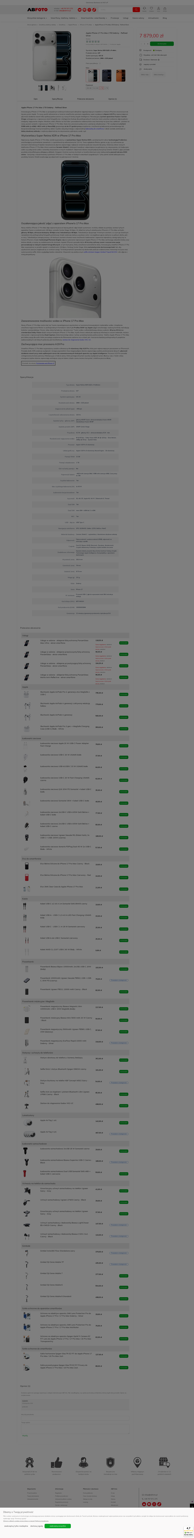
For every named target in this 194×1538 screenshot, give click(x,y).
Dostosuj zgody (36, 1526)
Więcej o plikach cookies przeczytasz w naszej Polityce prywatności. (26, 1521)
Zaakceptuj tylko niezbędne (16, 1526)
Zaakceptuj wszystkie (58, 1526)
